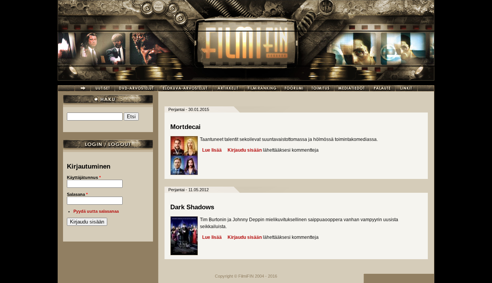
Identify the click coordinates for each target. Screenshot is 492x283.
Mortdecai (185, 127)
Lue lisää (212, 150)
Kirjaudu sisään (245, 150)
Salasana (77, 194)
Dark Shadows (192, 207)
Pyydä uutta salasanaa (96, 211)
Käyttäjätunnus (84, 177)
